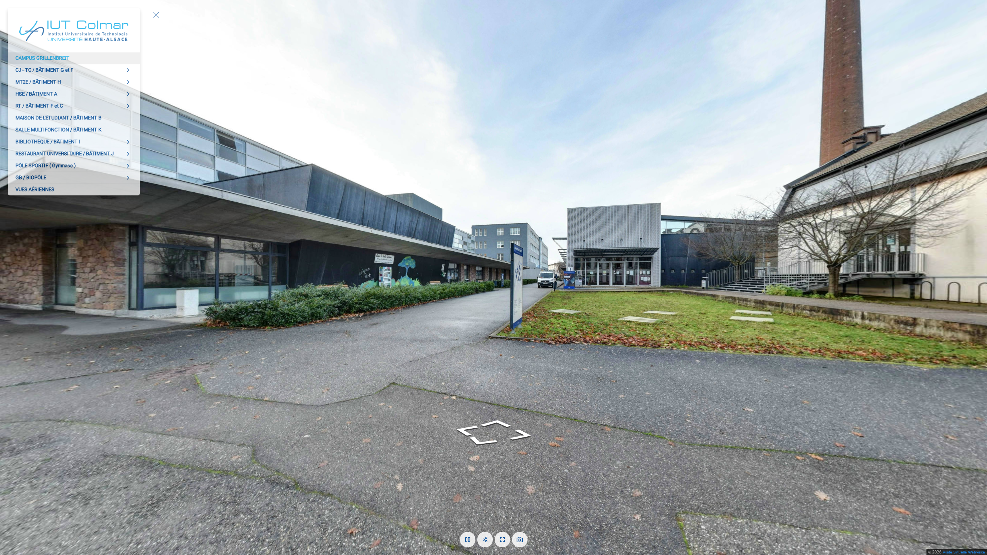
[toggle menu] (156, 15)
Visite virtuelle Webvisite (964, 552)
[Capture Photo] (519, 539)
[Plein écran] (502, 539)
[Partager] (485, 539)
